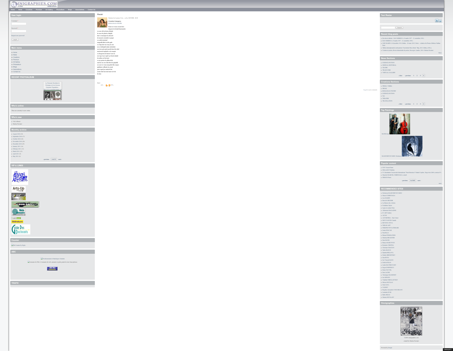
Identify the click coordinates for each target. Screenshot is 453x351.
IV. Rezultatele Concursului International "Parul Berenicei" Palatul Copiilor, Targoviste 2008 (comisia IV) (411, 172)
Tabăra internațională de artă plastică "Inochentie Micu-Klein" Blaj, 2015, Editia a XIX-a (406, 48)
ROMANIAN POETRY (115, 23)
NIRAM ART (386, 225)
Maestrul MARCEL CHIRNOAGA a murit (394, 175)
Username (14, 21)
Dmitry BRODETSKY (388, 255)
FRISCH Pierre (386, 177)
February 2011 (17, 149)
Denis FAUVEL (387, 270)
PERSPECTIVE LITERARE (390, 228)
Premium (39, 10)
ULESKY (385, 287)
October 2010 (17, 139)
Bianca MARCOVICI (388, 242)
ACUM (384, 215)
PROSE (384, 88)
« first (400, 76)
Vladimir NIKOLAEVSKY (390, 280)
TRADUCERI (386, 70)
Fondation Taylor (387, 205)
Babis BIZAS (386, 295)
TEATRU (385, 67)
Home (13, 10)
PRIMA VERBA (387, 86)
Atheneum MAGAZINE (389, 210)
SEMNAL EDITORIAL (389, 65)
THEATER (385, 98)
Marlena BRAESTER (388, 238)
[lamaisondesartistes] (19, 177)
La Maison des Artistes (388, 203)
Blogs (70, 10)
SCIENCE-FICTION (388, 62)
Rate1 (98, 83)
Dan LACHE (386, 272)
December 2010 (17, 144)
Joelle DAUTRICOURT (389, 265)
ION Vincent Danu (387, 167)
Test (383, 96)
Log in (365, 90)
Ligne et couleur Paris (388, 208)
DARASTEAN (386, 262)
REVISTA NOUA (387, 223)
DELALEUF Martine (388, 170)
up (106, 85)
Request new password (17, 35)
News (20, 10)
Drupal (390, 348)
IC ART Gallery (387, 213)
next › (60, 159)
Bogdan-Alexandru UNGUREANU (392, 290)
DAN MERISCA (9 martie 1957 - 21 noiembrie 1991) (397, 41)
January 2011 (16, 146)
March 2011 (16, 151)
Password (14, 28)
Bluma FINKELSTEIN (389, 235)
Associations (79, 10)
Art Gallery (49, 10)
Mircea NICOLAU (387, 282)
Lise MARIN (386, 198)
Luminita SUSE (386, 292)
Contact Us (91, 10)
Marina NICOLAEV (388, 297)
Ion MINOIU (386, 277)
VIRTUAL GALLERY (388, 72)
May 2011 (16, 156)
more (440, 183)
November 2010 (17, 141)
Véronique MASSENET (389, 275)
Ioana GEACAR (387, 230)
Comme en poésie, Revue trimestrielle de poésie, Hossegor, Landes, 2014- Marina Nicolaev (408, 50)
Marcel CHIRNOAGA (388, 195)
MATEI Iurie (385, 134)
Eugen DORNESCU (388, 267)
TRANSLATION (387, 101)
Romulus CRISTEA (388, 245)
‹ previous (46, 159)
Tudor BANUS (386, 250)
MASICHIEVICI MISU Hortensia (391, 156)
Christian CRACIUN (388, 247)
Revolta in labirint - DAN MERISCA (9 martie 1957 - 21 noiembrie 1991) (403, 38)
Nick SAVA (385, 285)
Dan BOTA (385, 257)
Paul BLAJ (385, 233)
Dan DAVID (386, 240)
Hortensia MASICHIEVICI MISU (392, 193)
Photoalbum (60, 10)
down (109, 85)
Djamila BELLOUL (388, 252)
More (440, 53)
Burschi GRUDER (387, 200)
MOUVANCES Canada (389, 220)
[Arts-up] (18, 189)
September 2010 (17, 136)
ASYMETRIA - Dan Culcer (390, 218)
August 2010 (16, 134)
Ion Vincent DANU (388, 260)
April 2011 (16, 154)
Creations (29, 10)
